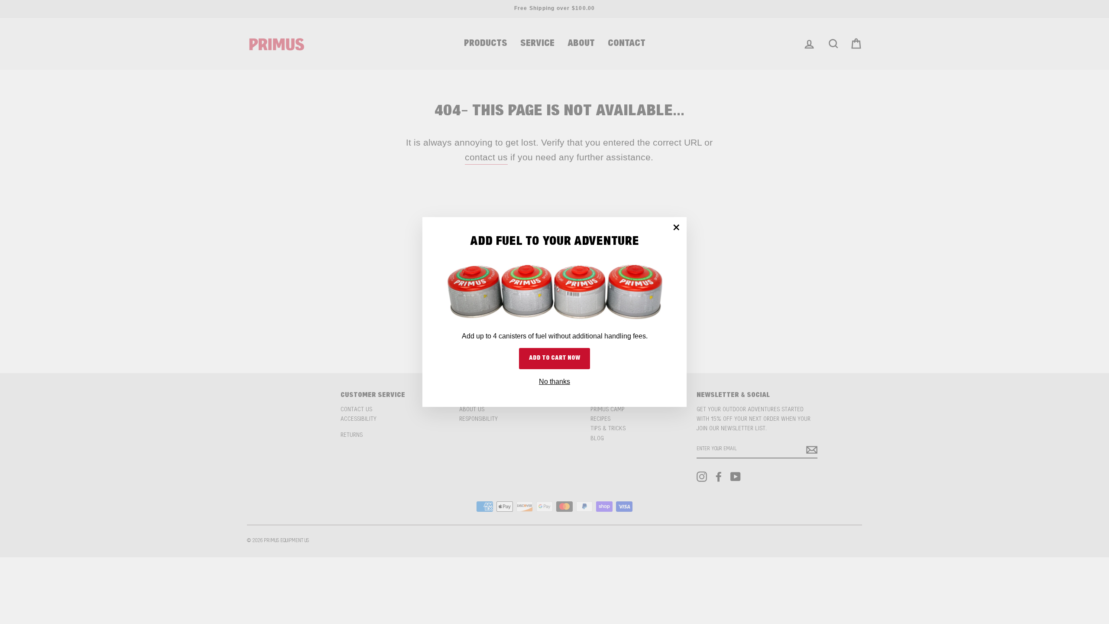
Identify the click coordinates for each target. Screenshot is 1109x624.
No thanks (554, 381)
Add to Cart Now (554, 358)
